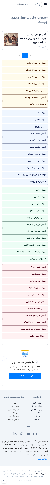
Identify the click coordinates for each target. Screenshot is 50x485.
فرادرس (37, 412)
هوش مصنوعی (14, 409)
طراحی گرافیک (14, 416)
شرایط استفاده (40, 473)
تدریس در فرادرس (37, 409)
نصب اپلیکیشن (23, 376)
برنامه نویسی (14, 406)
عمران (14, 403)
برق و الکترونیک (14, 412)
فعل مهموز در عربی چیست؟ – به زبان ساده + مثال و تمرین (33, 38)
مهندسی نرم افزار (14, 419)
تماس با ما (37, 403)
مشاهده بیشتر (42, 459)
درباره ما (37, 419)
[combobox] (20, 4)
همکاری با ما (37, 406)
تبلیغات (37, 416)
